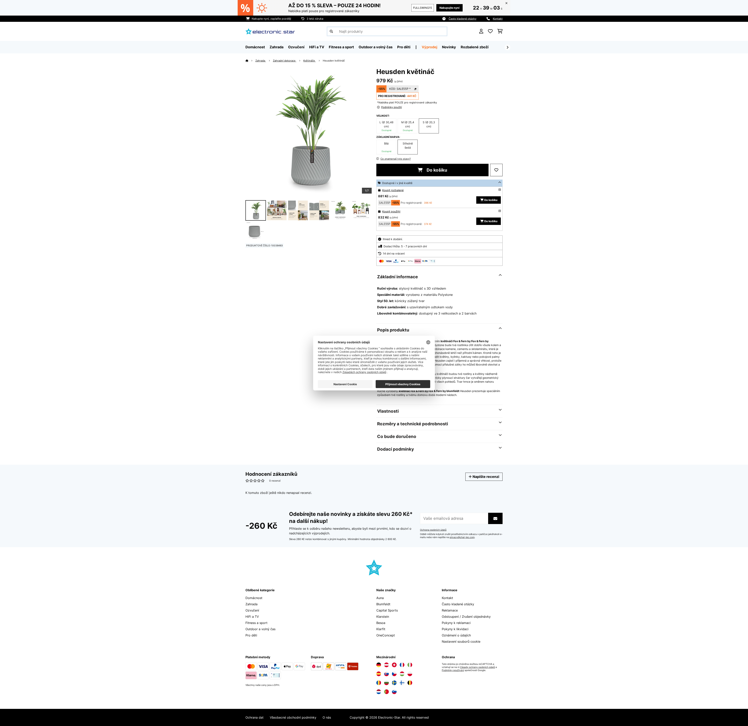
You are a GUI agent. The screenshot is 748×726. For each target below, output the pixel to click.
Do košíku (436, 170)
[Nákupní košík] (500, 31)
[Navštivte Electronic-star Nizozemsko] (378, 691)
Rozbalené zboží (475, 47)
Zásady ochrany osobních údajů (477, 667)
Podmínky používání (453, 670)
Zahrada (260, 60)
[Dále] (507, 47)
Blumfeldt (383, 604)
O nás (327, 717)
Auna (380, 598)
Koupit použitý (391, 211)
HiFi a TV (252, 617)
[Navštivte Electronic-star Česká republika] (394, 673)
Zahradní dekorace (284, 60)
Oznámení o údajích (456, 635)
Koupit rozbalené (393, 190)
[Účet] (481, 31)
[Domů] (250, 60)
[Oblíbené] (490, 31)
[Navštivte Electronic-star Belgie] (410, 682)
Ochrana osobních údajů (433, 530)
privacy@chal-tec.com (462, 537)
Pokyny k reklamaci (456, 623)
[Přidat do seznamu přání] (496, 170)
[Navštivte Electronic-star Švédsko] (394, 682)
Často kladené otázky (462, 18)
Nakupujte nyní (449, 7)
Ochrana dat (254, 717)
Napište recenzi (485, 477)
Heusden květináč (334, 60)
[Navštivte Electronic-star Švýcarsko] (394, 665)
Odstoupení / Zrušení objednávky (466, 617)
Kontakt (498, 18)
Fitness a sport (256, 623)
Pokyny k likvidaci (455, 629)
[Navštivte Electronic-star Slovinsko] (394, 691)
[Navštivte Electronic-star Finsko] (402, 682)
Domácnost (253, 598)
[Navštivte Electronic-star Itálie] (410, 665)
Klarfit (380, 629)
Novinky (449, 47)
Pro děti (251, 635)
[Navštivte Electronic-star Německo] (378, 665)
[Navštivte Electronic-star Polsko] (410, 673)
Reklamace (450, 610)
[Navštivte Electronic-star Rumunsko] (378, 682)
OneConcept (385, 635)
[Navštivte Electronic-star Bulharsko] (386, 682)
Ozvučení (252, 610)
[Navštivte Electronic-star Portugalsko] (386, 691)
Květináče (309, 60)
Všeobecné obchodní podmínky (293, 717)
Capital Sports (387, 610)
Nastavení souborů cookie (461, 641)
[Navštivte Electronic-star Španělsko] (378, 673)
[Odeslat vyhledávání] (331, 31)
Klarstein (382, 617)
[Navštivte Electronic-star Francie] (402, 665)
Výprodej (429, 47)
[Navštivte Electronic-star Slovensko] (386, 673)
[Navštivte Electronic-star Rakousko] (386, 665)
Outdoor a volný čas (260, 629)
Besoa (380, 623)
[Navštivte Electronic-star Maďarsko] (402, 673)
